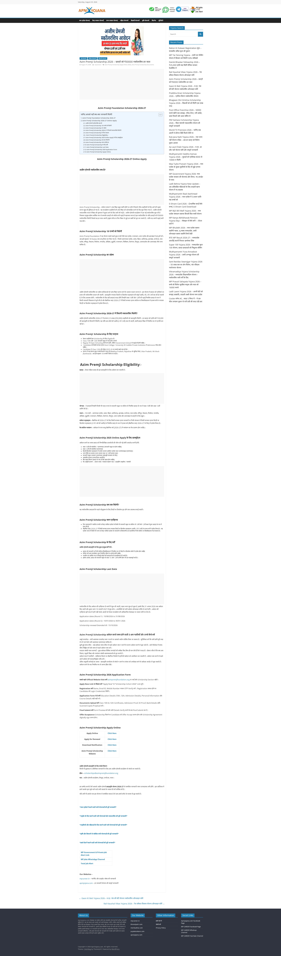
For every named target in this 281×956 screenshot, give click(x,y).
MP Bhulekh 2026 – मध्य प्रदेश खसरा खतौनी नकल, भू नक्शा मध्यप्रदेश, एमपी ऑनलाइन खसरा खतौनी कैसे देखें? (184, 230)
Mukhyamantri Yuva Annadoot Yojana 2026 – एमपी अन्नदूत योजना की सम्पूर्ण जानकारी (184, 254)
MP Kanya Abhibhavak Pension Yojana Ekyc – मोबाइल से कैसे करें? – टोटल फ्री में (185, 220)
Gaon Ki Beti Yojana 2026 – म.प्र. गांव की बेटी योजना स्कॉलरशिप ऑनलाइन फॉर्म (111, 898)
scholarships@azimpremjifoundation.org (101, 773)
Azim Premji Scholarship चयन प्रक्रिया (98, 142)
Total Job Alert (87, 863)
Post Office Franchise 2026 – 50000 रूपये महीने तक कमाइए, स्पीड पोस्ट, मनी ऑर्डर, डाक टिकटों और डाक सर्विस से (185, 113)
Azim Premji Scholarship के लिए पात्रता (97, 133)
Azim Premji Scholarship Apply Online (98, 152)
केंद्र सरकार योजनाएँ (98, 20)
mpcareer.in (85, 878)
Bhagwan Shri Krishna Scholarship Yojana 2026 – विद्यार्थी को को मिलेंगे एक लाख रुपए (186, 103)
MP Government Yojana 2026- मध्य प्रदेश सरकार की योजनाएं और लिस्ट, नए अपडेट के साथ (186, 177)
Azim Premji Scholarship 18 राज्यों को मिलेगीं (99, 126)
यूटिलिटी (161, 20)
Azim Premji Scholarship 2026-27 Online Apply (99, 121)
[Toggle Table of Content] (159, 115)
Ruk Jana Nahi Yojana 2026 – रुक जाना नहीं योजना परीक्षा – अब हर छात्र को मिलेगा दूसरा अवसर (185, 140)
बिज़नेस (154, 20)
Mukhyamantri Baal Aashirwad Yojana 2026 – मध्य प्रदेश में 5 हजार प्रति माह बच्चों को (185, 196)
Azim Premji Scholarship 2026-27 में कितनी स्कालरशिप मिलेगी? (104, 130)
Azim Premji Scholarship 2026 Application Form (101, 150)
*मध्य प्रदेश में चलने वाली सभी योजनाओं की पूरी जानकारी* (98, 807)
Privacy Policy (161, 928)
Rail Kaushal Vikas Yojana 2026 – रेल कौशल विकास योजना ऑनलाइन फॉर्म (134, 903)
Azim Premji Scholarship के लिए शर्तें (97, 145)
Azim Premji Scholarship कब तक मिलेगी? (98, 140)
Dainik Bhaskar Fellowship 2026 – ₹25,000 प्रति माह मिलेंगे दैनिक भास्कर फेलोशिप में (184, 65)
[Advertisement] (122, 84)
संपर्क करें (158, 924)
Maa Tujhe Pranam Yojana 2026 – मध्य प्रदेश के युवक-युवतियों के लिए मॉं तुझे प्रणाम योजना (186, 167)
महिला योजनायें (124, 20)
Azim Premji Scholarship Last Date (97, 147)
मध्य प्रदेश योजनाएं (84, 20)
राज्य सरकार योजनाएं (112, 20)
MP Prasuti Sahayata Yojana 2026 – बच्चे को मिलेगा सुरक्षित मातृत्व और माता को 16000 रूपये (185, 284)
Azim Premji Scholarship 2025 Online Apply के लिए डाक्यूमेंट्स (104, 137)
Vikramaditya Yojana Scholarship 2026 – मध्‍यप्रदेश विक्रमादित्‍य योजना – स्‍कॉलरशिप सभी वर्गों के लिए (184, 274)
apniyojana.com (86, 883)
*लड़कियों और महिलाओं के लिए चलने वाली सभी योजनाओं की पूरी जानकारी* (103, 825)
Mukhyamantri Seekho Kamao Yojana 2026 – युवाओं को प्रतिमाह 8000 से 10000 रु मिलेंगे (185, 157)
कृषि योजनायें (145, 20)
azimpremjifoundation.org (119, 679)
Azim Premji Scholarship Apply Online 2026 (118, 65)
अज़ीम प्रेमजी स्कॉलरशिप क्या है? (94, 123)
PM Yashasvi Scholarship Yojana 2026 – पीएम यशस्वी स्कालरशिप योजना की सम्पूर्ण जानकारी (184, 123)
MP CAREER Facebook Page (191, 926)
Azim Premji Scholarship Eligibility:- (97, 135)
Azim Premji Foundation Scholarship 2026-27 (98, 118)
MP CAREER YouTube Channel (192, 936)
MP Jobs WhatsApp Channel (93, 859)
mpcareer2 (98, 65)
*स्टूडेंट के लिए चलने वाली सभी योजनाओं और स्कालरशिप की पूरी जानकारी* (103, 816)
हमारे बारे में (159, 921)
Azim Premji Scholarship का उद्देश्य (96, 128)
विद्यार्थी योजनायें (135, 20)
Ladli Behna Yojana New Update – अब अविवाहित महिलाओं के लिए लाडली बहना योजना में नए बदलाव (184, 186)
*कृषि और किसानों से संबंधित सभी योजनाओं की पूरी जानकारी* (99, 834)
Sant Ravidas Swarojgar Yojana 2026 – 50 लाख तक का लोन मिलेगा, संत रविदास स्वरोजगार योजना (185, 264)
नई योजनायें (83, 58)
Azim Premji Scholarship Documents (143, 65)
